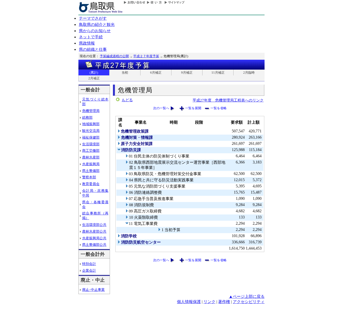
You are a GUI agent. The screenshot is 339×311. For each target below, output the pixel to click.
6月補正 (156, 72)
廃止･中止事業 (93, 290)
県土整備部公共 (94, 245)
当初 (125, 72)
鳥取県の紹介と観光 (97, 24)
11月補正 (218, 72)
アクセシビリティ (249, 302)
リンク (209, 302)
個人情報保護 (189, 302)
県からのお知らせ (95, 31)
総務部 (87, 117)
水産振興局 (91, 164)
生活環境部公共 (94, 225)
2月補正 (94, 78)
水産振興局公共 (94, 238)
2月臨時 (249, 72)
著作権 (224, 302)
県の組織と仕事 (93, 49)
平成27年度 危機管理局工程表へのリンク (228, 100)
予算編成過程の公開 (114, 56)
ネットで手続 (91, 37)
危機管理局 (91, 111)
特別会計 (89, 264)
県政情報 (87, 43)
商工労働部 (91, 151)
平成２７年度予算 (146, 56)
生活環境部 (91, 144)
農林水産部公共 (94, 231)
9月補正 (187, 72)
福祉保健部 (91, 137)
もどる (127, 100)
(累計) (94, 72)
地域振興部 (91, 124)
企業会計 (89, 270)
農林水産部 (91, 157)
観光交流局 (91, 131)
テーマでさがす (93, 18)
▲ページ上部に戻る (247, 296)
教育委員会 (91, 184)
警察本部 (89, 177)
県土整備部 (91, 171)
